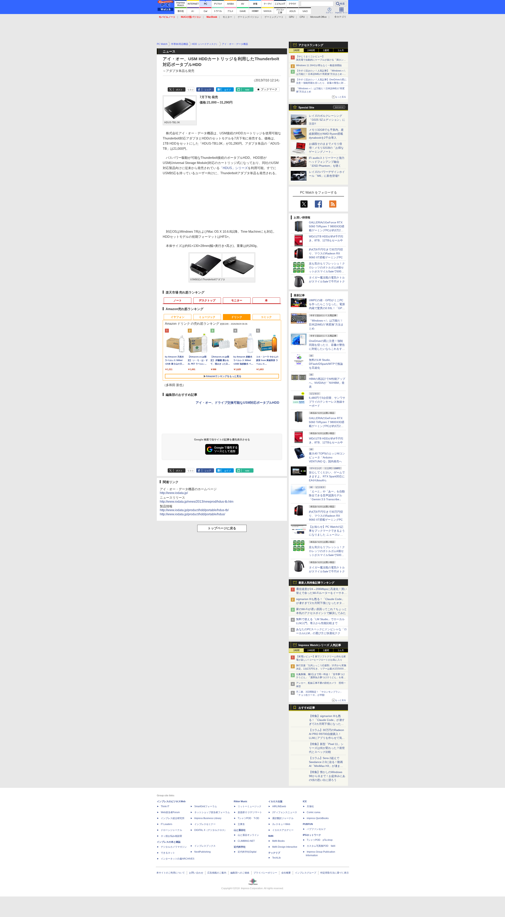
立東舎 (241, 824)
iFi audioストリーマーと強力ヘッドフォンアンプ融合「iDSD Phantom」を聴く (326, 161)
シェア (208, 89)
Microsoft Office (318, 17)
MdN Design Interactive (284, 847)
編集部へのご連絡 (239, 872)
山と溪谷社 (240, 830)
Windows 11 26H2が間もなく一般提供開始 (319, 65)
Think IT (165, 806)
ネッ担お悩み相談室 (171, 836)
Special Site (306, 107)
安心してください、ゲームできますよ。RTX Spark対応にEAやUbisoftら (327, 476)
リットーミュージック (249, 806)
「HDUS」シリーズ (234, 168)
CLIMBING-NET (246, 841)
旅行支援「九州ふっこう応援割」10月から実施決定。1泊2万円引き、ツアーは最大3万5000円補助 (321, 668)
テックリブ (274, 852)
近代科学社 (240, 847)
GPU (291, 17)
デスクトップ (207, 300)
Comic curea (313, 812)
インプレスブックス (205, 846)
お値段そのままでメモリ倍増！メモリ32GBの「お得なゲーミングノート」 (326, 147)
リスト (190, 89)
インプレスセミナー (205, 824)
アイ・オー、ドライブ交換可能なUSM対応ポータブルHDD (237, 402)
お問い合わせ (196, 872)
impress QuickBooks (318, 818)
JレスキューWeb (281, 824)
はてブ (227, 89)
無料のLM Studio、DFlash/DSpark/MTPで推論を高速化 (326, 363)
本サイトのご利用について (170, 872)
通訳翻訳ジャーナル (283, 818)
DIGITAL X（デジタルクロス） (210, 830)
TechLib (276, 857)
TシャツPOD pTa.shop (320, 840)
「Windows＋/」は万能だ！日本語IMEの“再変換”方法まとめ (326, 324)
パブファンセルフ (316, 829)
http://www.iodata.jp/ (174, 493)
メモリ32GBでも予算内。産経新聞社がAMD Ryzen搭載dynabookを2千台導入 (326, 133)
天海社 (310, 806)
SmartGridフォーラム (205, 806)
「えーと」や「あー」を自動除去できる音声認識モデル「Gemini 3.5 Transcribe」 (327, 495)
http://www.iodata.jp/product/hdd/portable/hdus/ (192, 514)
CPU (302, 17)
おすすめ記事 (306, 707)
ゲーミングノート (274, 17)
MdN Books (278, 841)
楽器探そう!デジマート (250, 812)
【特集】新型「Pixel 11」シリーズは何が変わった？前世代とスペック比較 (327, 747)
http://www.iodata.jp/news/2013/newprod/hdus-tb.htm (196, 501)
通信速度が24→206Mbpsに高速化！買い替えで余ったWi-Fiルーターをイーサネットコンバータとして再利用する (321, 592)
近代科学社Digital (247, 851)
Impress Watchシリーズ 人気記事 (319, 645)
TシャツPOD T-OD (248, 818)
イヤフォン (177, 317)
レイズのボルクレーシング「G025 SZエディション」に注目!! (327, 119)
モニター (227, 17)
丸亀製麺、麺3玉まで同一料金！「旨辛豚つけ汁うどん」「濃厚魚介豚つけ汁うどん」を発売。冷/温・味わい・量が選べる (320, 677)
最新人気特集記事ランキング (316, 582)
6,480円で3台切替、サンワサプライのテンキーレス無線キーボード (327, 401)
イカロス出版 (275, 801)
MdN (270, 836)
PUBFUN (308, 824)
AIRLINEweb (279, 806)
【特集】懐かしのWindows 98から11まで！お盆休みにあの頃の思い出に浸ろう (327, 776)
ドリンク (236, 317)
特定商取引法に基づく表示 (334, 872)
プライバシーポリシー (265, 872)
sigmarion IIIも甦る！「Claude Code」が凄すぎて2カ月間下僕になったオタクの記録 (320, 603)
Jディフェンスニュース (284, 812)
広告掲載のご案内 (216, 872)
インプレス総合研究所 (172, 818)
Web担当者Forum (170, 812)
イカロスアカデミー (283, 830)
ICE (305, 801)
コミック (266, 317)
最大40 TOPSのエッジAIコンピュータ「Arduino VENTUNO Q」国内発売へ (327, 457)
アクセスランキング (310, 45)
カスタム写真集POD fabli (321, 846)
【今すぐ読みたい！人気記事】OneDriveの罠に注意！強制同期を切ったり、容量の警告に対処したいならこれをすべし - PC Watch (321, 83)
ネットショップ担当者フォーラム (212, 812)
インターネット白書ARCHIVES (177, 858)
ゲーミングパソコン (248, 17)
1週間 (326, 50)
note (247, 89)
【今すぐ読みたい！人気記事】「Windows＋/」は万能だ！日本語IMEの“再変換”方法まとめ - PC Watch (321, 74)
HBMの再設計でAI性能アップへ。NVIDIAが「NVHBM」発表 (327, 382)
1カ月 (341, 50)
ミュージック (207, 317)
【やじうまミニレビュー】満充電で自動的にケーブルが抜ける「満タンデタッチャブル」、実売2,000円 (321, 60)
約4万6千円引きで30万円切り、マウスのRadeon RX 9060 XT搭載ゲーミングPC (326, 253)
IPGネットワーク (312, 835)
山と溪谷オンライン (248, 835)
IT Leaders (166, 824)
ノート (177, 300)
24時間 (311, 50)
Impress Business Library (207, 818)
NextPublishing (202, 851)
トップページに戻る (222, 528)
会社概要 (286, 872)
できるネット (168, 852)
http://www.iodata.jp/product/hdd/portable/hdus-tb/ (194, 510)
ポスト (179, 89)
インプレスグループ (305, 872)
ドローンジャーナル (171, 830)
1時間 (296, 50)
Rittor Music (240, 801)
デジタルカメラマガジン (174, 847)
